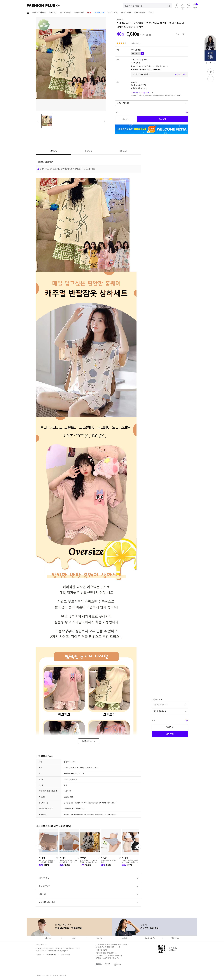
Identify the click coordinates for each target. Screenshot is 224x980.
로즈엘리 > (120, 19)
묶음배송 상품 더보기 (138, 88)
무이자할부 (134, 63)
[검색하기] (167, 5)
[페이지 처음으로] (210, 72)
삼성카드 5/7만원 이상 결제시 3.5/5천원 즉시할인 (148, 66)
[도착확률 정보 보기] (142, 93)
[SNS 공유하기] (183, 34)
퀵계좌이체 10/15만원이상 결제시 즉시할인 (146, 70)
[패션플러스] (43, 5)
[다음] (214, 63)
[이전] (206, 63)
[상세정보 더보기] (88, 741)
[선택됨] (46, 121)
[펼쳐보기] (211, 79)
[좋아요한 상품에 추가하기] (177, 34)
